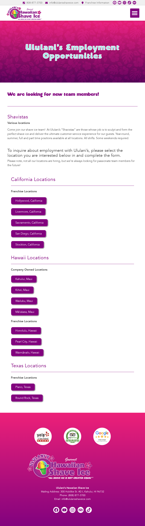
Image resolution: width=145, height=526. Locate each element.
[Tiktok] (129, 2)
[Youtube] (119, 2)
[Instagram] (124, 2)
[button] (135, 13)
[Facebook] (114, 2)
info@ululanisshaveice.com (76, 499)
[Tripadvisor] (134, 2)
